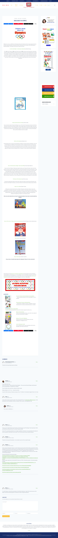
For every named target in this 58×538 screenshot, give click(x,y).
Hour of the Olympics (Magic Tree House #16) (16, 165)
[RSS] (8, 5)
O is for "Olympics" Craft (20, 324)
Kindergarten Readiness (48, 86)
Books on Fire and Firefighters (21, 318)
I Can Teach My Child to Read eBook (11, 308)
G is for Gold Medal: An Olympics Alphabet (17, 48)
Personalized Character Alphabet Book (23, 302)
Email (16, 513)
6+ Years (45, 5)
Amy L (6, 424)
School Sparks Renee (9, 361)
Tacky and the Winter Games (17, 122)
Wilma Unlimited (17, 141)
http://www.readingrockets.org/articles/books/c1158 (11, 472)
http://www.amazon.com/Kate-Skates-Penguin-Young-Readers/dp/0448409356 (16, 465)
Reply (37, 396)
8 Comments (24, 18)
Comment (5, 501)
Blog (11, 5)
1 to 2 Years (21, 5)
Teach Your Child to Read (48, 89)
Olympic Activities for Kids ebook (17, 273)
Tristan (6, 380)
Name (4, 513)
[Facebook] (3, 5)
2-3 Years (36, 5)
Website (28, 513)
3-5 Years (40, 5)
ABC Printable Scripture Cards (48, 93)
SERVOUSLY (40, 534)
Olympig (16, 238)
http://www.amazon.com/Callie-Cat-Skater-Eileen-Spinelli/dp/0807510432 (15, 467)
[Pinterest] (6, 5)
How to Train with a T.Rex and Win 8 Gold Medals (13, 221)
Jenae (16, 18)
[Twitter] (4, 5)
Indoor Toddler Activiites (48, 96)
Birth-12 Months (16, 5)
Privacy (29, 530)
